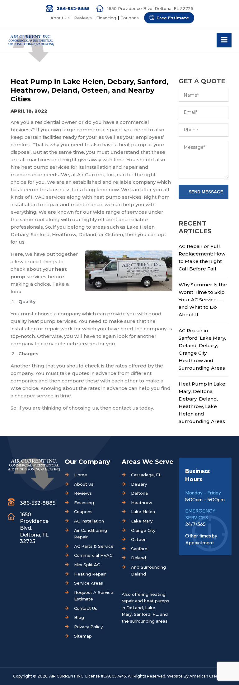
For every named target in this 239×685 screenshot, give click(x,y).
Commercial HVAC (93, 555)
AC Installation (89, 520)
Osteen (139, 539)
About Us (60, 17)
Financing (106, 17)
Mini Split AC (87, 564)
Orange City (143, 530)
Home (80, 474)
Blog (79, 617)
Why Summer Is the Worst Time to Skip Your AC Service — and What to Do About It (203, 300)
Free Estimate (173, 17)
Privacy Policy (88, 626)
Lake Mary (141, 520)
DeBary (139, 484)
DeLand (134, 607)
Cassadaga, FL (146, 474)
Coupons (129, 17)
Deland (138, 557)
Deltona (139, 493)
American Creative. (208, 676)
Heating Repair (90, 573)
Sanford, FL (146, 614)
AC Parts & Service (94, 546)
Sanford (139, 548)
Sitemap (83, 636)
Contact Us (85, 608)
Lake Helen (143, 511)
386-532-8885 (73, 8)
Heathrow (141, 502)
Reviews (83, 17)
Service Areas (88, 583)
